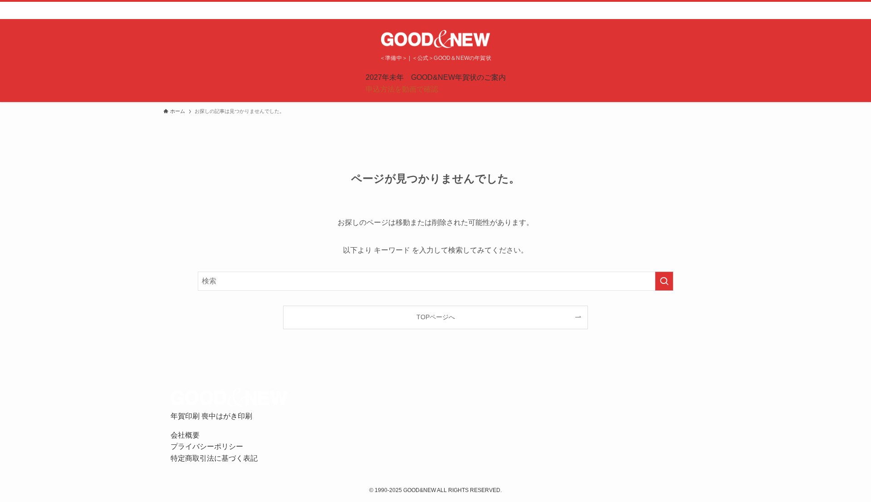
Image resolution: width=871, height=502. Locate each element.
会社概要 (185, 435)
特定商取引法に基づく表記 (214, 458)
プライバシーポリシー (207, 446)
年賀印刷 (186, 416)
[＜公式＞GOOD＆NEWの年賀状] (435, 39)
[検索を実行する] (664, 281)
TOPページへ (435, 317)
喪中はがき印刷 (226, 416)
